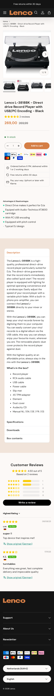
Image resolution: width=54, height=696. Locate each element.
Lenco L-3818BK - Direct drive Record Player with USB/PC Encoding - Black (23, 25)
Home (5, 21)
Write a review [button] (27, 502)
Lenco (12, 689)
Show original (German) (19, 543)
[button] (49, 12)
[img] (10, 521)
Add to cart (37, 145)
